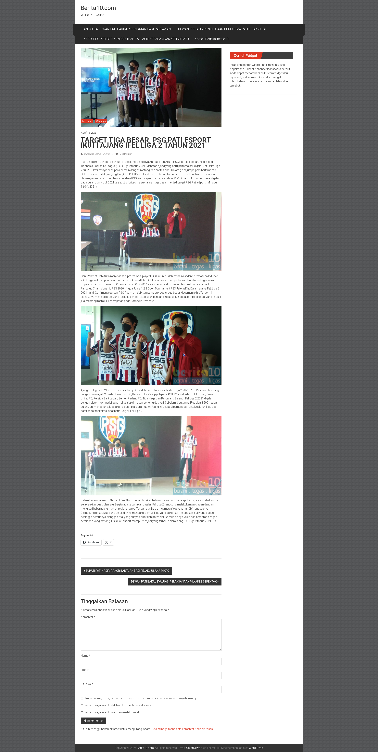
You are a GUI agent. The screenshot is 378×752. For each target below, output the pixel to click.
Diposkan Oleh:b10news (96, 154)
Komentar (88, 617)
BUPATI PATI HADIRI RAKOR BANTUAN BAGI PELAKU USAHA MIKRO (127, 570)
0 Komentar (125, 154)
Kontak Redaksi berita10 (212, 39)
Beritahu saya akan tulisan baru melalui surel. (111, 712)
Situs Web (87, 684)
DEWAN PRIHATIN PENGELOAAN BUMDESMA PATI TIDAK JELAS (222, 29)
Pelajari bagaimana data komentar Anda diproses (182, 729)
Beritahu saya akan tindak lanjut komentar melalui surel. (118, 705)
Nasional (86, 121)
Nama (85, 655)
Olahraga (101, 121)
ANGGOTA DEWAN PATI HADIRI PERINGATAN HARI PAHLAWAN (128, 29)
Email (85, 669)
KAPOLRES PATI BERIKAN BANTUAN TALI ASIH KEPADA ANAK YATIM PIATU (136, 39)
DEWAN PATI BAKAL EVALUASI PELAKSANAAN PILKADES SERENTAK (174, 581)
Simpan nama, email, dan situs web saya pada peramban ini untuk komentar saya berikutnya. (141, 698)
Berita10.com (98, 7)
